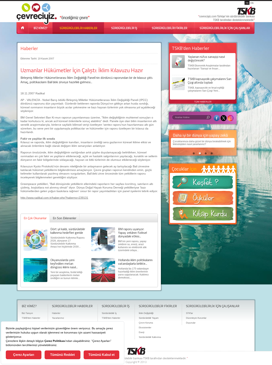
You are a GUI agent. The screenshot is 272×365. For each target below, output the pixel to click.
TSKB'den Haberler (31, 318)
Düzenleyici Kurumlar (196, 318)
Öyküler (203, 199)
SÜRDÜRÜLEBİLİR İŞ (124, 28)
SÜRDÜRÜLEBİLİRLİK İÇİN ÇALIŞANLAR (225, 28)
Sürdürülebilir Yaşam (149, 318)
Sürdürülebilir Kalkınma (150, 337)
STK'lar (189, 313)
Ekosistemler (145, 327)
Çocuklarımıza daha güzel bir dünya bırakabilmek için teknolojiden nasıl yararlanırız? (202, 143)
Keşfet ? (203, 183)
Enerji (141, 332)
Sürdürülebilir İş (109, 313)
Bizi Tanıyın (27, 313)
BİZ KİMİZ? (40, 28)
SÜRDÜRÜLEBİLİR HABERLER (78, 28)
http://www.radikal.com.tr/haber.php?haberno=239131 (54, 197)
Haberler (29, 48)
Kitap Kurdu (203, 215)
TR (247, 3)
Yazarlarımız (58, 318)
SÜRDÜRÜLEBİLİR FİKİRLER (169, 28)
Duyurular (191, 323)
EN (251, 3)
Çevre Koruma (146, 323)
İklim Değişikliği (146, 313)
